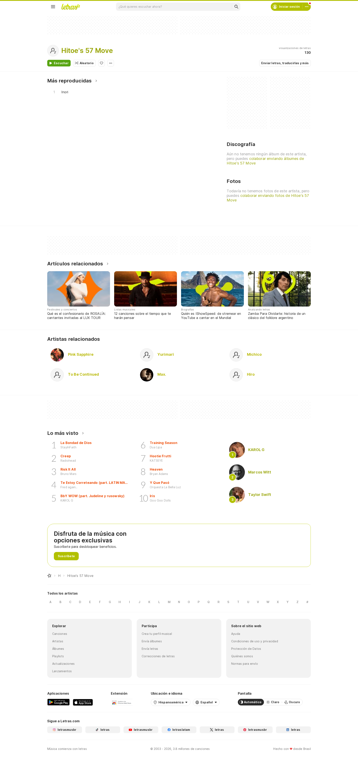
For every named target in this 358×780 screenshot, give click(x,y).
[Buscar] (236, 6)
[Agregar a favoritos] (101, 63)
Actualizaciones (63, 663)
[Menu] (53, 6)
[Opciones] (110, 63)
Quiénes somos (242, 656)
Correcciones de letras (158, 656)
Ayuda (235, 633)
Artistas (57, 641)
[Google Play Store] (58, 702)
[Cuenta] (306, 6)
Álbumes (58, 648)
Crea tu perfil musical (157, 633)
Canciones (59, 633)
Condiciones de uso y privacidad (254, 641)
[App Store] (83, 702)
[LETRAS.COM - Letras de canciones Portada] (70, 6)
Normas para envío (244, 663)
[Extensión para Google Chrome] (122, 702)
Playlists (58, 656)
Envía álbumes (152, 641)
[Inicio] (49, 576)
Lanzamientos (62, 671)
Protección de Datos (246, 648)
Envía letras (150, 648)
